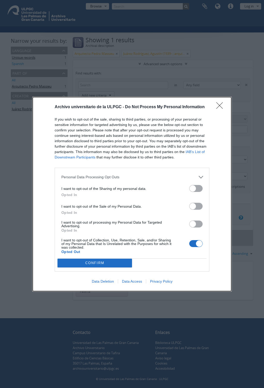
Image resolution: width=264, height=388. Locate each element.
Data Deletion (103, 281)
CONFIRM (94, 263)
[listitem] (132, 177)
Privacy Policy (161, 281)
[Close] (221, 107)
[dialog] (132, 194)
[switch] (196, 188)
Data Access (132, 281)
